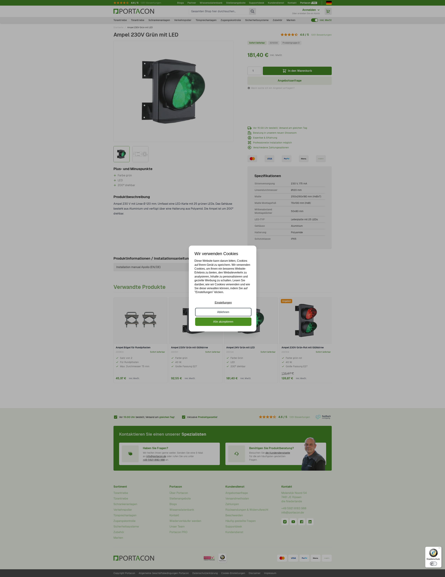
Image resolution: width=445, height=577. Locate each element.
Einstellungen (223, 302)
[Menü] (439, 549)
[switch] (433, 564)
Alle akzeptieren (223, 321)
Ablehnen (223, 312)
